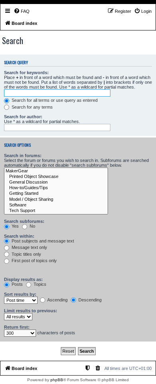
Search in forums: (23, 155)
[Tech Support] (56, 211)
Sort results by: (20, 294)
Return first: (17, 327)
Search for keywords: (26, 72)
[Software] (56, 205)
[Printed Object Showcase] (56, 177)
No (31, 226)
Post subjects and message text (42, 240)
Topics (39, 284)
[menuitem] (22, 11)
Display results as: (23, 279)
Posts (16, 284)
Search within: (19, 236)
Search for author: (23, 116)
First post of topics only (33, 260)
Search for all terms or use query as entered (54, 100)
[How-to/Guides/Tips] (56, 188)
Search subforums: (24, 221)
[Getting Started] (56, 193)
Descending (89, 299)
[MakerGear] (56, 171)
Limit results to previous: (30, 310)
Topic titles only (25, 254)
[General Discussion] (56, 182)
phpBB (56, 380)
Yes (14, 226)
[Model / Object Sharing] (56, 199)
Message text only (28, 247)
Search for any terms (31, 107)
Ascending (57, 299)
